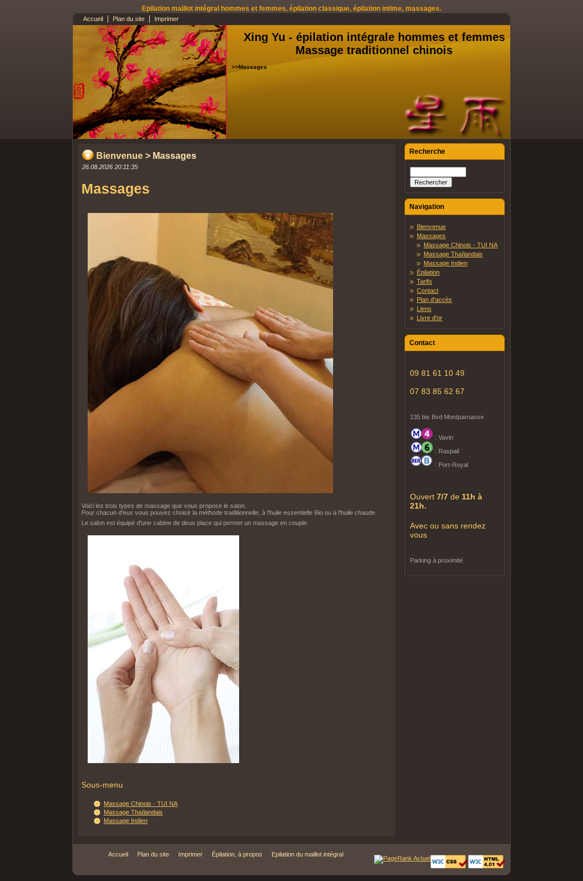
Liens (424, 308)
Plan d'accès (434, 299)
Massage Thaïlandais (133, 812)
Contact (427, 290)
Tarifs (424, 281)
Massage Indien (125, 820)
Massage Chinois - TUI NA (141, 803)
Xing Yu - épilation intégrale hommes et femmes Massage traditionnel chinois (374, 43)
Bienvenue (119, 156)
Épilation (428, 272)
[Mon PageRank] (402, 858)
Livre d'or (429, 317)
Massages (431, 235)
